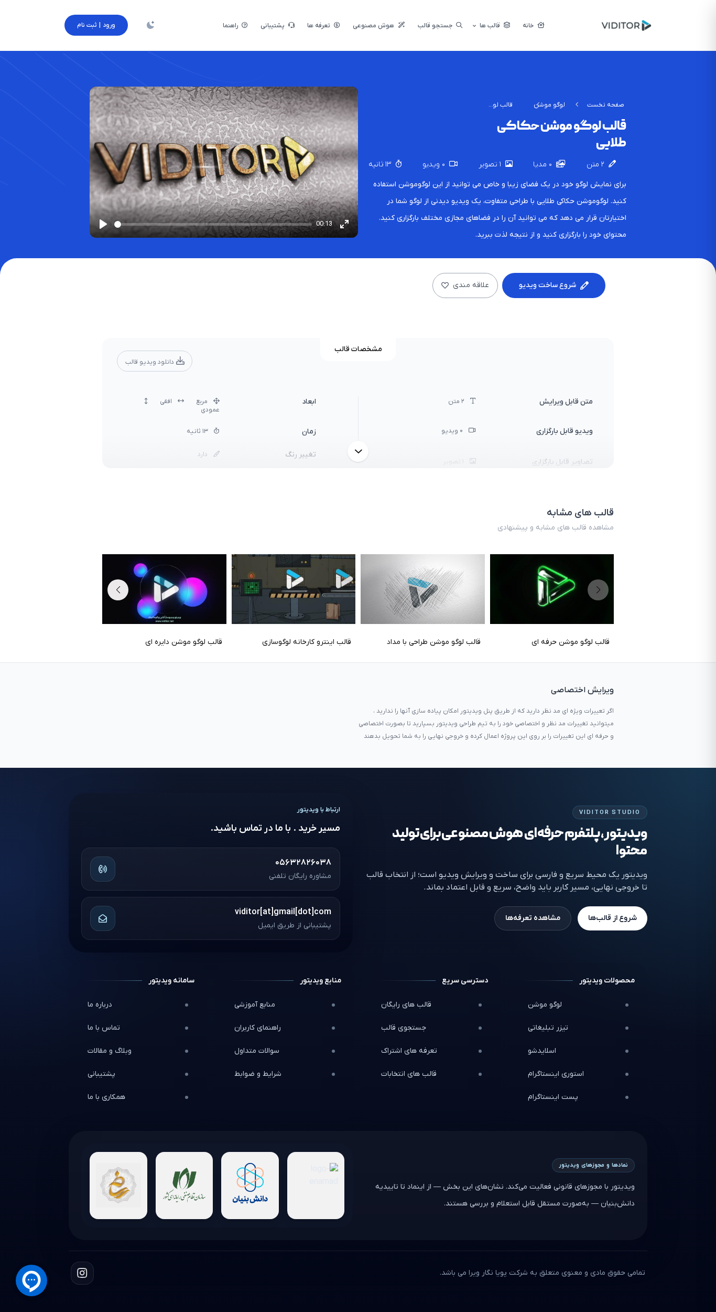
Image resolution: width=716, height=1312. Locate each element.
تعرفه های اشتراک (409, 1051)
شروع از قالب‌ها (612, 918)
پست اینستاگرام (553, 1097)
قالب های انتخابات (409, 1074)
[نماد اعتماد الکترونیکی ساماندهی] (118, 1185)
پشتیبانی (101, 1074)
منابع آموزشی (254, 1005)
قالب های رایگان (406, 1005)
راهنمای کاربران (257, 1028)
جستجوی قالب (403, 1028)
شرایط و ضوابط (257, 1074)
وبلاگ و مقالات (110, 1051)
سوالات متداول (256, 1051)
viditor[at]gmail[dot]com (283, 912)
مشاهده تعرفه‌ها (532, 918)
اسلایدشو (542, 1051)
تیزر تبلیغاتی (548, 1028)
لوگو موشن (549, 105)
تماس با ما (104, 1028)
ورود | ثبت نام (96, 25)
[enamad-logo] (316, 1185)
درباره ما (100, 1005)
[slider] (213, 224)
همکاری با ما (106, 1097)
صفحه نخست (605, 105)
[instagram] (82, 1273)
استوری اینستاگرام (556, 1074)
